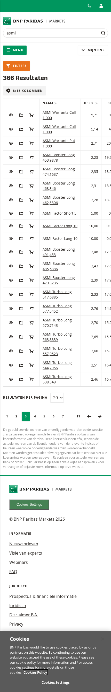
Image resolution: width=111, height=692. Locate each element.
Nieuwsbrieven (23, 544)
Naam (48, 103)
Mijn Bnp (96, 50)
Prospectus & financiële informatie (43, 596)
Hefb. (89, 103)
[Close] (102, 639)
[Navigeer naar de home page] (34, 21)
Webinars (18, 562)
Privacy (16, 624)
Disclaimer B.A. (23, 615)
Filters (19, 66)
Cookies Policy (35, 672)
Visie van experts (25, 553)
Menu (17, 50)
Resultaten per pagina (25, 397)
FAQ (13, 571)
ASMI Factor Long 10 (60, 225)
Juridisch (17, 605)
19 (80, 416)
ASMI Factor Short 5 (59, 213)
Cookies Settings (29, 504)
